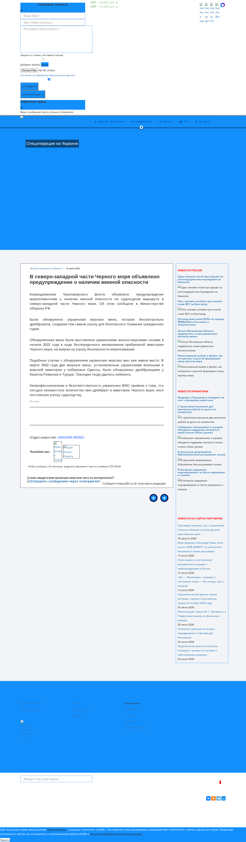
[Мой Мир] (223, 798)
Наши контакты (81, 709)
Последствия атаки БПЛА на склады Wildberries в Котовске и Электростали (201, 321)
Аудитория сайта (30, 709)
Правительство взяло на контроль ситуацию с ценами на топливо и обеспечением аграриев (198, 650)
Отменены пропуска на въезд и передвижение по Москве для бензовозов (196, 633)
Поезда (129, 715)
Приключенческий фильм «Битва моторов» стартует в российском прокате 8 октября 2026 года (197, 598)
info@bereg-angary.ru (97, 816)
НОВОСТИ (143, 121)
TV (185, 121)
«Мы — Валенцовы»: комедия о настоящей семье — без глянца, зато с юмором (201, 581)
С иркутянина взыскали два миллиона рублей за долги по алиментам (197, 409)
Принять (5, 840)
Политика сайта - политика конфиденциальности (47, 820)
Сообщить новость (33, 94)
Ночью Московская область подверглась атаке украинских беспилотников (197, 333)
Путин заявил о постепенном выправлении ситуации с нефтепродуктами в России (195, 564)
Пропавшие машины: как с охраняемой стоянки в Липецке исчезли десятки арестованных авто (201, 530)
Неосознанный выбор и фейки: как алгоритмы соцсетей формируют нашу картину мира (200, 358)
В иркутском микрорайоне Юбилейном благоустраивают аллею (201, 453)
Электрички (131, 709)
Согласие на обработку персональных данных (47, 75)
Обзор (44, 64)
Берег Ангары (110, 121)
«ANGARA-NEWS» (71, 437)
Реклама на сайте (30, 703)
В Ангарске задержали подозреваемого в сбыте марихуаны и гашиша (201, 472)
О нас (75, 703)
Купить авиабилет (135, 727)
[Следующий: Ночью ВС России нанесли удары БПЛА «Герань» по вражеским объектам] (164, 498)
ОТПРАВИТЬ (29, 86)
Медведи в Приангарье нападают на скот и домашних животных (201, 399)
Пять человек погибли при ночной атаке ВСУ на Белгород (200, 302)
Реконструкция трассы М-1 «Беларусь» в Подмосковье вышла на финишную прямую (202, 616)
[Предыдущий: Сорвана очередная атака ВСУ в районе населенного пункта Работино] (153, 498)
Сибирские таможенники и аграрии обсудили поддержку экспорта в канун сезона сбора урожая (200, 429)
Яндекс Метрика (56, 829)
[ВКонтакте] (208, 798)
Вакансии (78, 715)
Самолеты (131, 721)
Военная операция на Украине (46, 268)
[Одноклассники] (213, 798)
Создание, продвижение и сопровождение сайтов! (196, 821)
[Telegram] (218, 798)
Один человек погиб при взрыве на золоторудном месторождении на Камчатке (200, 279)
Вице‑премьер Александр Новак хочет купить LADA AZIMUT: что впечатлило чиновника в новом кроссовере (200, 547)
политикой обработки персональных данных (116, 834)
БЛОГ (167, 121)
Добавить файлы (30, 64)
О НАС (204, 121)
